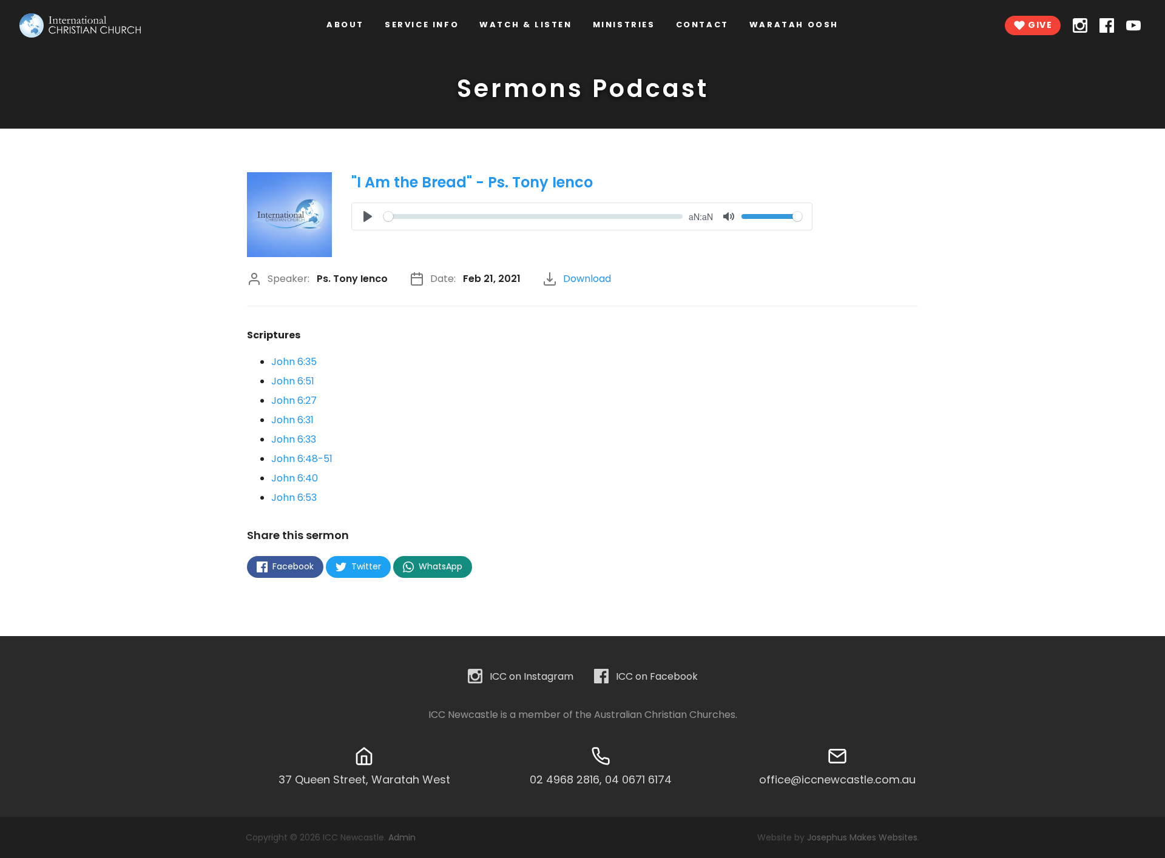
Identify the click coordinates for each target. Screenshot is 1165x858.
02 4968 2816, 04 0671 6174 (601, 779)
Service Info (422, 24)
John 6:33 (293, 439)
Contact (702, 24)
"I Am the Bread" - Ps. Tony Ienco (472, 182)
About (345, 24)
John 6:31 (292, 420)
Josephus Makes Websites (862, 837)
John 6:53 (294, 497)
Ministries (624, 24)
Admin (402, 837)
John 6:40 (294, 478)
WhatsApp (439, 566)
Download (587, 279)
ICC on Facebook (657, 676)
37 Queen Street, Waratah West (364, 779)
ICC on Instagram (531, 676)
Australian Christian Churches (664, 715)
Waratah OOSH (794, 24)
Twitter (365, 566)
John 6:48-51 (302, 459)
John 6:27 (294, 400)
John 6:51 (292, 381)
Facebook (292, 566)
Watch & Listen (525, 24)
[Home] (80, 25)
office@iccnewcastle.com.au (837, 779)
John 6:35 (294, 362)
